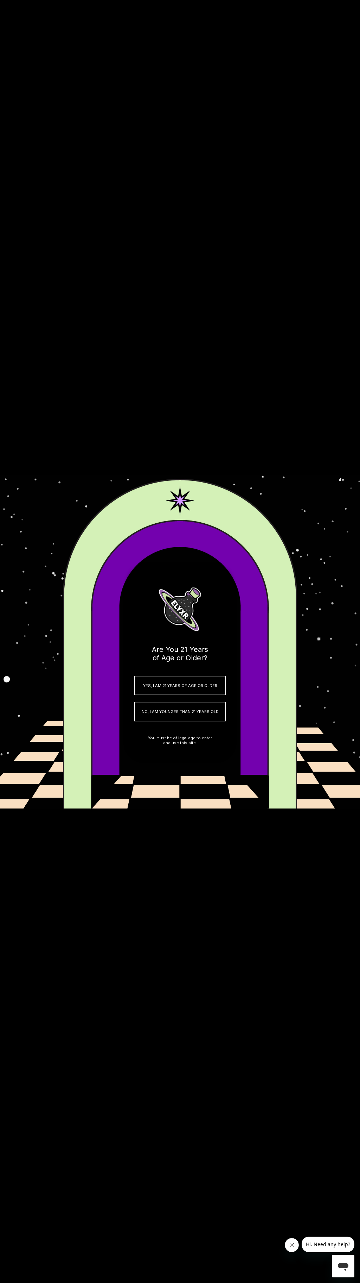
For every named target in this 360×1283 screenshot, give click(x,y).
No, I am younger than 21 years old (180, 711)
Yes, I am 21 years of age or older (180, 685)
